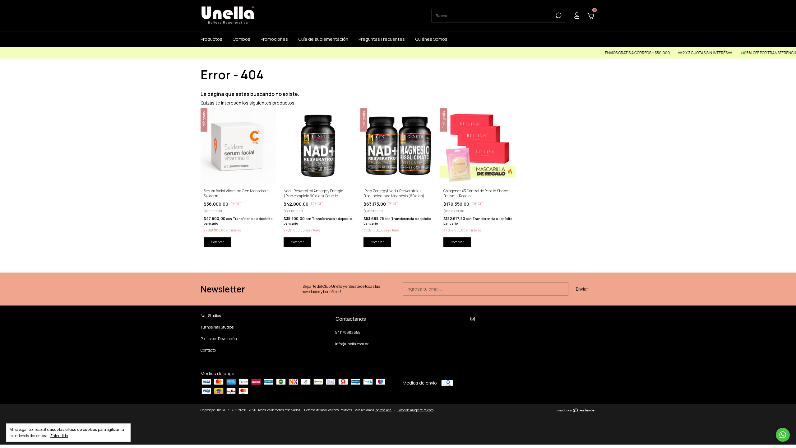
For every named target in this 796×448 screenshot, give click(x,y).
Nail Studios (211, 315)
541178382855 (347, 332)
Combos (241, 39)
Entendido (59, 435)
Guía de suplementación (323, 39)
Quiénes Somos (431, 39)
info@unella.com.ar (352, 344)
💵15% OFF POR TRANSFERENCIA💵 (757, 52)
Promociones (274, 39)
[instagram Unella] (472, 318)
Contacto (208, 350)
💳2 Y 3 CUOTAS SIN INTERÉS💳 (690, 52)
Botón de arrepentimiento (415, 410)
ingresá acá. (383, 410)
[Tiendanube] (576, 411)
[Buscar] (558, 15)
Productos (211, 39)
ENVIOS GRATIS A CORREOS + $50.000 (623, 52)
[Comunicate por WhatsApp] (783, 435)
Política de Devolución (219, 338)
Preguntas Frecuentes (382, 39)
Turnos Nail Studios (217, 327)
